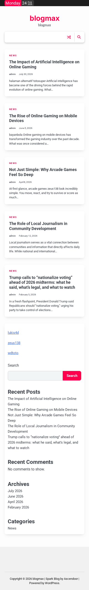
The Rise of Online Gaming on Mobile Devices (42, 410)
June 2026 (15, 496)
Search (13, 365)
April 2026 (15, 502)
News (13, 55)
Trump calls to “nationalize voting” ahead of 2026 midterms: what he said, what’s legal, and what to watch (42, 282)
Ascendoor (71, 578)
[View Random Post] (69, 37)
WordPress (52, 583)
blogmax (45, 18)
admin (12, 74)
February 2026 (18, 507)
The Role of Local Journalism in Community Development (38, 226)
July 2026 (15, 491)
